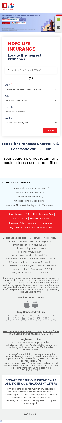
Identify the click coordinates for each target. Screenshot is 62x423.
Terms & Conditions (17, 242)
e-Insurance (15, 269)
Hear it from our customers (38, 227)
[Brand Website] (46, 318)
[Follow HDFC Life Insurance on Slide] (53, 318)
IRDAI (43, 248)
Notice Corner (20, 218)
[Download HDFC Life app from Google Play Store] (27, 307)
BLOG (47, 269)
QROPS (52, 259)
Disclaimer (35, 238)
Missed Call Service (39, 218)
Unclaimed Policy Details (25, 248)
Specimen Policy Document (22, 223)
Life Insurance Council (15, 259)
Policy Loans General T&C (23, 273)
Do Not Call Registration (15, 238)
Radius (8, 118)
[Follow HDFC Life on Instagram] (31, 318)
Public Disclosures (33, 269)
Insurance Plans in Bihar (29, 197)
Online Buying (27, 266)
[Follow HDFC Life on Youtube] (38, 318)
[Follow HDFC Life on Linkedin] (23, 318)
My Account (16, 227)
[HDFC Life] (8, 7)
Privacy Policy (49, 238)
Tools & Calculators (46, 266)
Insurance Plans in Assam (28, 192)
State (8, 84)
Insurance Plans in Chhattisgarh (21, 205)
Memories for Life (37, 259)
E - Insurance (46, 223)
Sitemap (44, 273)
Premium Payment (40, 262)
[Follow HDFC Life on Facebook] (8, 318)
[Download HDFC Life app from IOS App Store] (34, 307)
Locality (9, 107)
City (7, 96)
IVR (27, 214)
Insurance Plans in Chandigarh (29, 201)
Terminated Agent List (41, 242)
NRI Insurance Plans (18, 262)
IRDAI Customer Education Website (29, 255)
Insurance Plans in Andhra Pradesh (29, 188)
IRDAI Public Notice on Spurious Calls (29, 245)
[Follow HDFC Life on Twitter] (16, 318)
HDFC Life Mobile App (42, 214)
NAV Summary (10, 266)
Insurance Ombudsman (29, 252)
